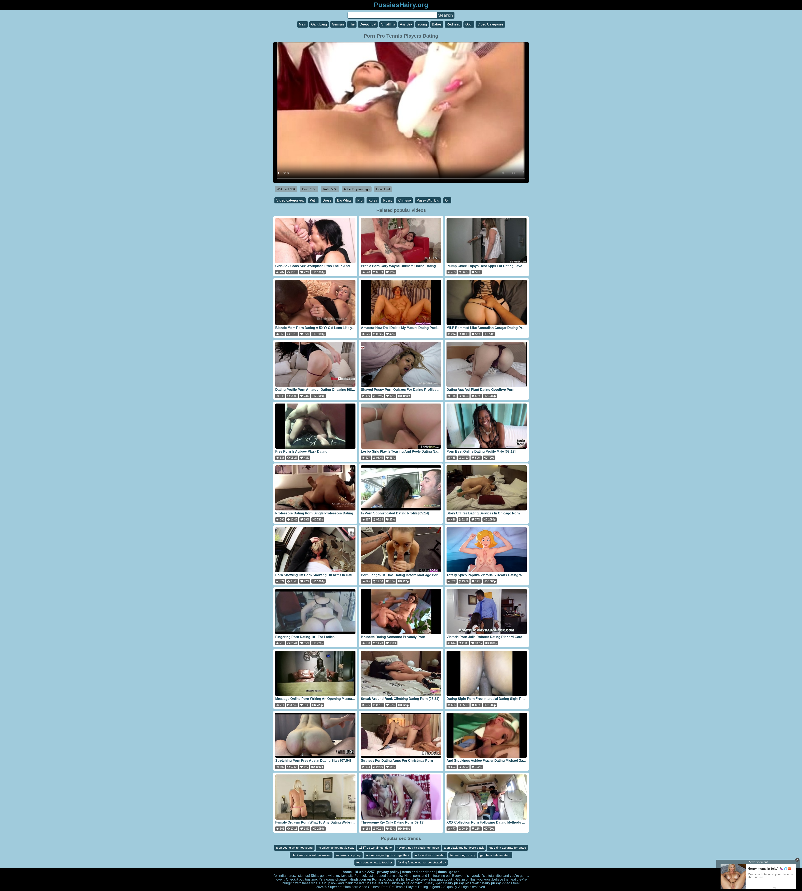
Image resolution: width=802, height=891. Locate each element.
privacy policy (388, 872)
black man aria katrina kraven (311, 855)
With (313, 200)
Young (422, 24)
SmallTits (388, 24)
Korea (372, 200)
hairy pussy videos (497, 883)
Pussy (387, 200)
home (347, 872)
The (352, 24)
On (447, 200)
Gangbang (319, 24)
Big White (344, 200)
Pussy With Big (428, 200)
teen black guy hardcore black (464, 847)
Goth (468, 24)
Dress (326, 200)
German (338, 24)
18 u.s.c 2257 (364, 872)
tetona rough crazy (462, 855)
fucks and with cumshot (429, 855)
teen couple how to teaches (374, 862)
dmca (442, 872)
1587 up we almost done (375, 847)
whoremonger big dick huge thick (387, 855)
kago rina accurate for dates (507, 847)
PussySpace (434, 883)
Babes (437, 24)
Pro (360, 200)
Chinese (404, 200)
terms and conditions (418, 872)
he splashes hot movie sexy (336, 847)
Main (302, 24)
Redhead (453, 24)
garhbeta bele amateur (495, 855)
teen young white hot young (294, 847)
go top (454, 872)
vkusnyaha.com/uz (407, 883)
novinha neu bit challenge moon (418, 847)
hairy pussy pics (458, 883)
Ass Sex (406, 24)
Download (383, 189)
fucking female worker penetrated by (422, 862)
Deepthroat (368, 24)
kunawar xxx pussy (348, 855)
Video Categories (490, 24)
